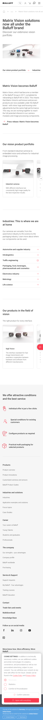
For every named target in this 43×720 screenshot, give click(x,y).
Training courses (9, 590)
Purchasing (7, 568)
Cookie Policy (17, 676)
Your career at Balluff (10, 525)
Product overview (9, 470)
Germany (23, 717)
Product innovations (10, 475)
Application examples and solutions (15, 502)
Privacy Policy (31, 676)
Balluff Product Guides (11, 485)
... (12, 10)
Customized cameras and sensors (15, 480)
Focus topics (7, 507)
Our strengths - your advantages (14, 553)
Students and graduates (11, 535)
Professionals (7, 540)
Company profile (8, 558)
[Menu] (39, 3)
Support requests (9, 580)
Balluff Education (9, 595)
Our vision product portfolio (14, 70)
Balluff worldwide (9, 563)
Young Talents (8, 530)
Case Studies (7, 512)
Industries (6, 497)
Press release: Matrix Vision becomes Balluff (21, 123)
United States (10, 717)
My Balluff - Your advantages (13, 585)
